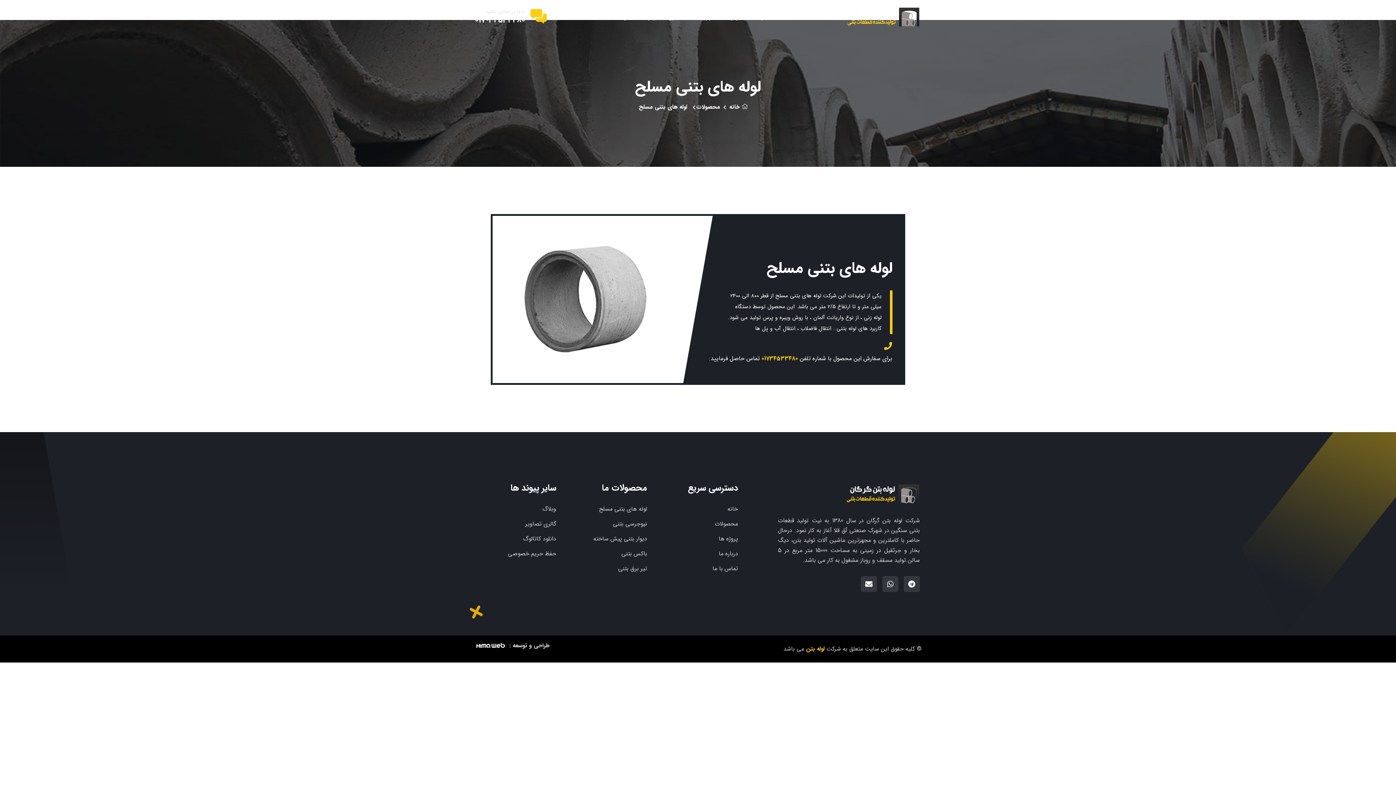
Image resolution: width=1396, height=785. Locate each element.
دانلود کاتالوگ (539, 538)
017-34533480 (500, 20)
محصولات (765, 17)
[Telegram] (912, 584)
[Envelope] (869, 584)
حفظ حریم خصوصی (532, 553)
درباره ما (731, 17)
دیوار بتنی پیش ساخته (620, 538)
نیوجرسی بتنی (630, 523)
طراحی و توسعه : (529, 645)
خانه (794, 17)
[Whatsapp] (890, 584)
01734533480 (780, 358)
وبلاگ (549, 509)
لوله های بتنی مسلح (623, 509)
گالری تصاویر (665, 17)
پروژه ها (701, 17)
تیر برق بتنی (632, 568)
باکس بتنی (634, 553)
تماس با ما (624, 17)
